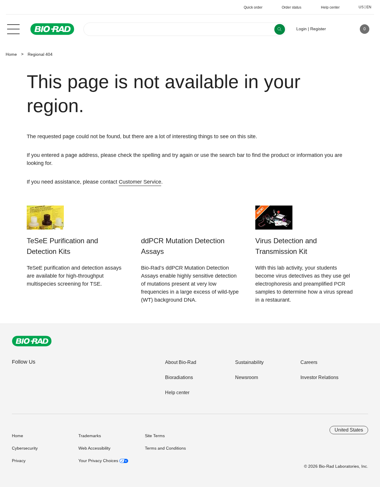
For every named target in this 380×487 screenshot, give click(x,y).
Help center (177, 392)
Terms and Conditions (165, 448)
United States (349, 429)
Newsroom (246, 377)
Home (11, 54)
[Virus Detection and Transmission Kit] (273, 220)
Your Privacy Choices (98, 460)
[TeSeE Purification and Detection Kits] (45, 220)
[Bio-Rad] (32, 341)
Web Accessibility (94, 448)
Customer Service (140, 182)
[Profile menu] (339, 29)
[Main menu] (13, 28)
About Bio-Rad (180, 362)
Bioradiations (179, 377)
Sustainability (249, 362)
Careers (308, 362)
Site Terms (155, 435)
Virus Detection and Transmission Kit (286, 246)
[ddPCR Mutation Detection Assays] (159, 220)
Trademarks (89, 435)
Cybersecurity (25, 448)
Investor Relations (319, 377)
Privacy (19, 460)
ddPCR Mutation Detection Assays (182, 246)
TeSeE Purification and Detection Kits (62, 246)
